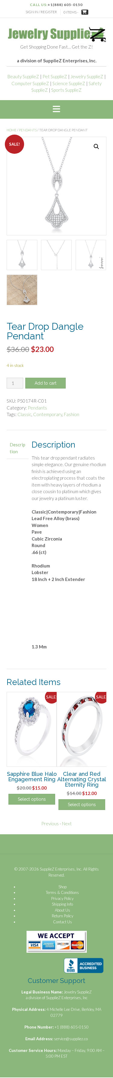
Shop (62, 886)
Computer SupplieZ (30, 83)
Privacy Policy (62, 898)
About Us (62, 910)
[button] (56, 109)
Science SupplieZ (68, 83)
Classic (24, 414)
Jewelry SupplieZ (87, 76)
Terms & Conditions (62, 892)
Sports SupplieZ (66, 90)
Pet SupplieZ (54, 76)
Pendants (28, 130)
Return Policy (62, 915)
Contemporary (47, 414)
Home (12, 130)
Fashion (71, 414)
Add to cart (45, 383)
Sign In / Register (41, 12)
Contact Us (62, 921)
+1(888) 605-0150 (65, 4)
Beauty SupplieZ (23, 76)
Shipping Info (62, 904)
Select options (32, 799)
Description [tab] (17, 448)
